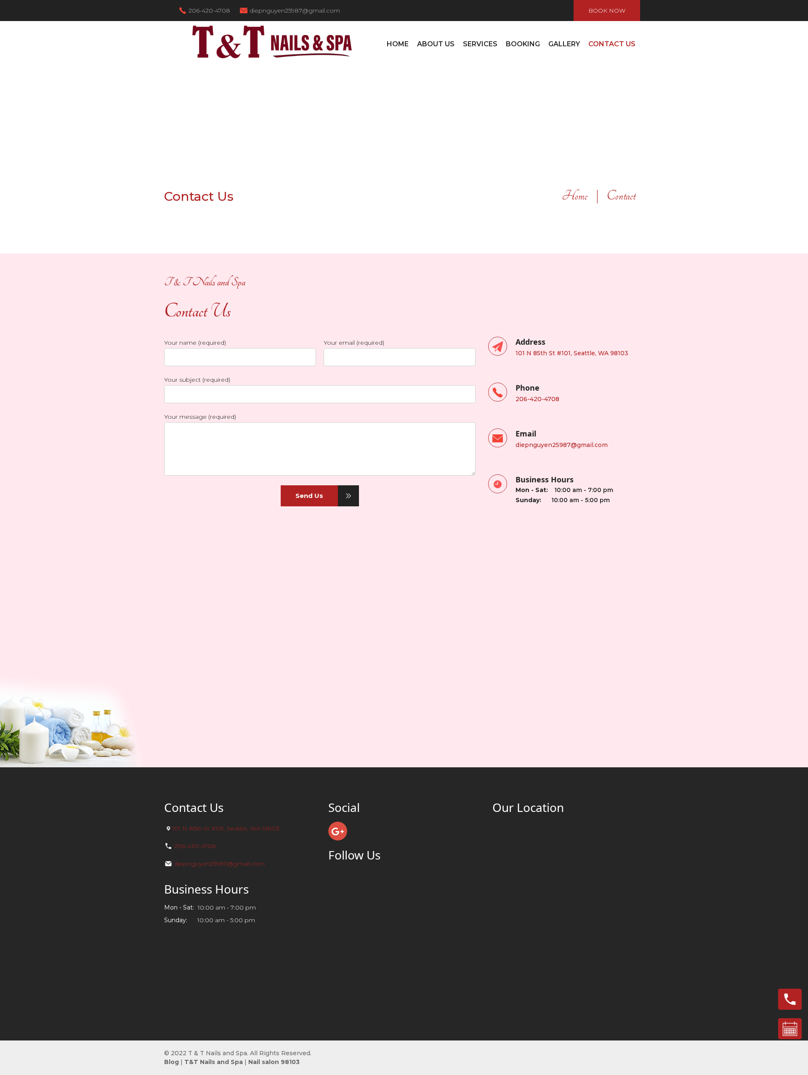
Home (398, 44)
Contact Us (611, 44)
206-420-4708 (209, 10)
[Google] (337, 831)
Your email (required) (354, 342)
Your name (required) (195, 342)
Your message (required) (200, 416)
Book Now (606, 10)
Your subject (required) (197, 379)
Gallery (564, 44)
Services (480, 44)
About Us (435, 44)
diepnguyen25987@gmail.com (295, 10)
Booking (523, 44)
